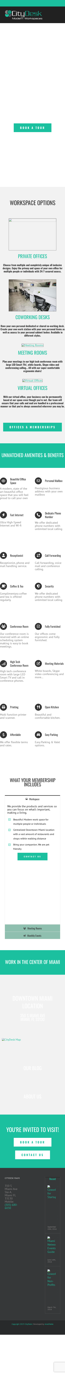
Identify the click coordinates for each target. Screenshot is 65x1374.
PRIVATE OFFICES (32, 256)
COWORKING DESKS (32, 317)
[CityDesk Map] (11, 1039)
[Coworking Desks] (32, 281)
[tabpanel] (32, 863)
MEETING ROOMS (32, 352)
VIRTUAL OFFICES (32, 387)
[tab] (32, 798)
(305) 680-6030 (11, 1206)
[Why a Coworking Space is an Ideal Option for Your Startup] (51, 1192)
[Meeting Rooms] (32, 345)
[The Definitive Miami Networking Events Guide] (51, 1245)
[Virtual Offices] (32, 380)
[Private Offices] (32, 220)
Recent (52, 1179)
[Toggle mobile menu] (59, 11)
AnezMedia (49, 1324)
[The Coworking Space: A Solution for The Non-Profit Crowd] (51, 1278)
